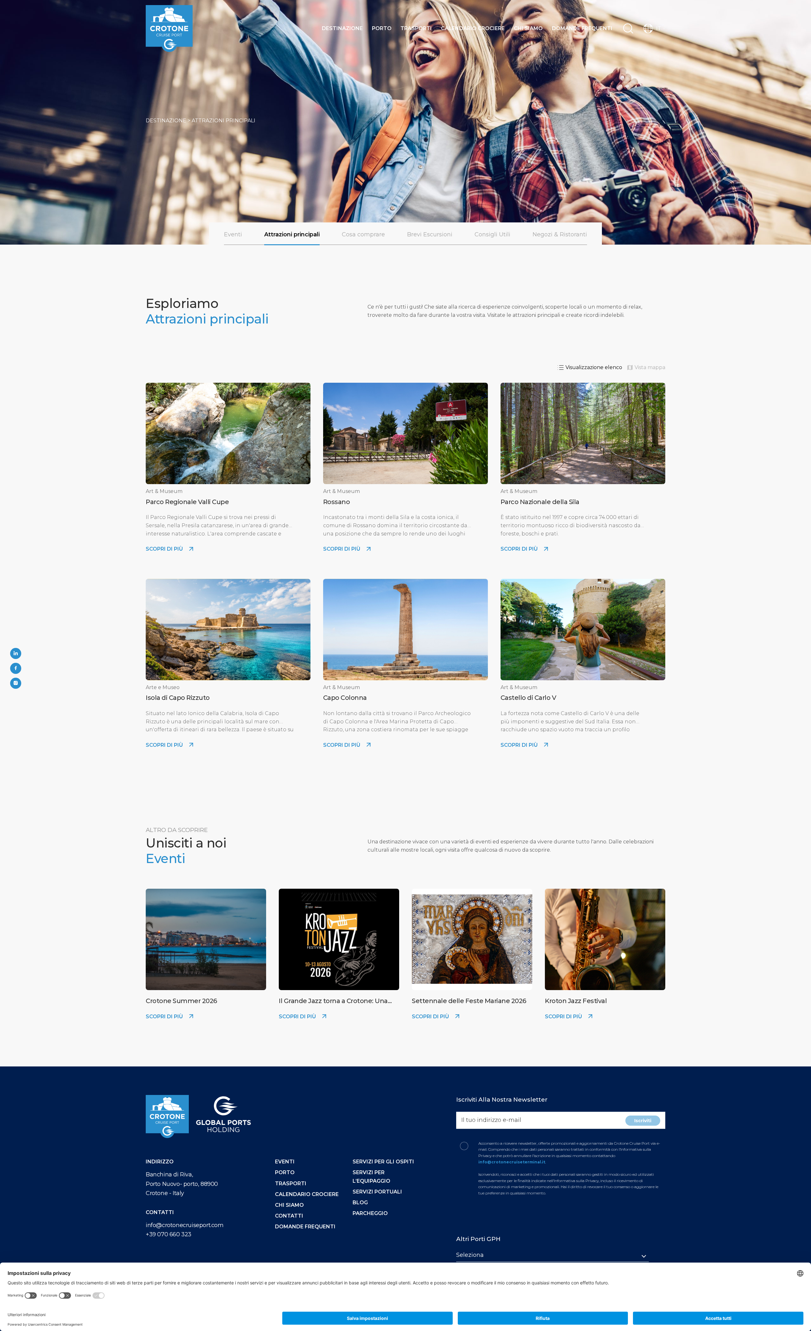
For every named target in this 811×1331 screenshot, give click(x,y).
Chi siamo (528, 28)
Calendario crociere (473, 28)
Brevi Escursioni (429, 234)
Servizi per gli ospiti (383, 1162)
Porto (382, 28)
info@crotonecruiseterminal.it (511, 1162)
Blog (360, 1203)
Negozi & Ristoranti (560, 234)
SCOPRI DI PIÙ (165, 549)
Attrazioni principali (292, 234)
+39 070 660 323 (168, 1234)
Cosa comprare (363, 234)
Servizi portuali (377, 1192)
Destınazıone (342, 28)
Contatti (289, 1216)
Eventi (233, 234)
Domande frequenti (582, 28)
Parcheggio (370, 1213)
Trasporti (416, 28)
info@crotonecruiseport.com (185, 1225)
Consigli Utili (492, 234)
